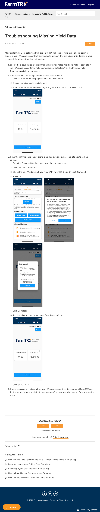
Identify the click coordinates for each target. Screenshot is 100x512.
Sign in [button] (91, 4)
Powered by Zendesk (89, 510)
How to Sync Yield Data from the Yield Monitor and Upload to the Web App (42, 459)
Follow (90, 44)
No (57, 426)
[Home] (16, 5)
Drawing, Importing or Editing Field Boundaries (29, 464)
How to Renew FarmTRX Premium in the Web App (31, 477)
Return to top (11, 446)
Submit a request (77, 4)
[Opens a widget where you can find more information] (12, 507)
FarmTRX (8, 14)
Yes (43, 426)
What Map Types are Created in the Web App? (29, 468)
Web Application (21, 14)
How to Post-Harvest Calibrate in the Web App (29, 473)
